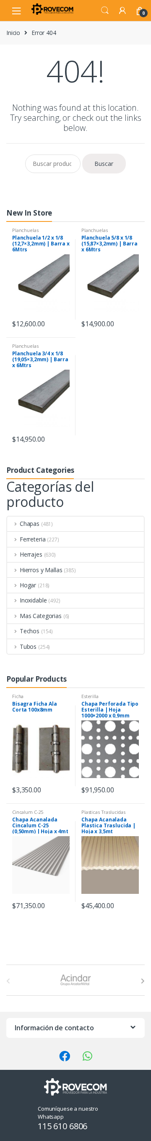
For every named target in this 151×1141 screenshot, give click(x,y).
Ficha (17, 696)
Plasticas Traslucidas (103, 812)
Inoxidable (33, 600)
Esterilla (90, 696)
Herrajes (31, 554)
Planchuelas (25, 230)
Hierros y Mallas (41, 570)
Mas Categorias (41, 616)
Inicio (13, 33)
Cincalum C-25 (27, 812)
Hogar (28, 585)
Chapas (29, 524)
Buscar (103, 164)
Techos (29, 631)
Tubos (28, 646)
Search (104, 10)
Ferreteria (32, 539)
